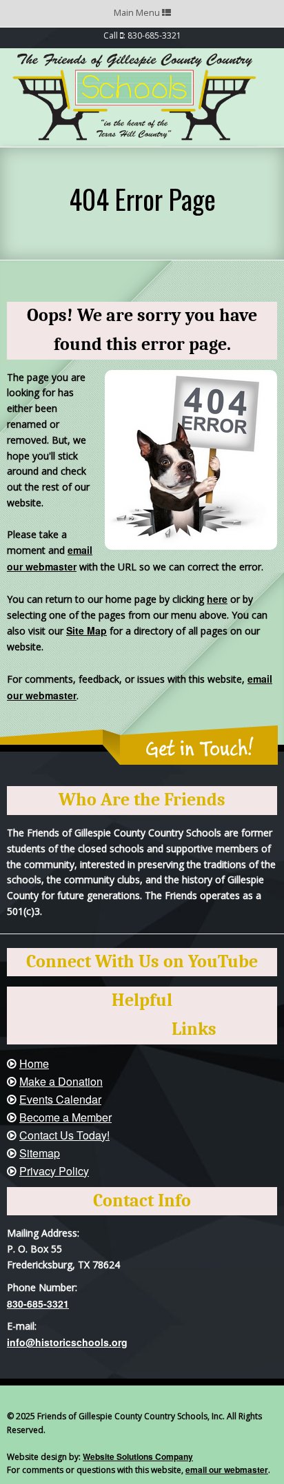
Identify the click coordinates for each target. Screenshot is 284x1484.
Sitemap (39, 1153)
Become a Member (65, 1117)
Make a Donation (61, 1081)
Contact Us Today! (64, 1135)
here (217, 599)
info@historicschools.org (67, 1342)
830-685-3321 (38, 1303)
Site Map (86, 630)
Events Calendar (60, 1099)
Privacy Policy (54, 1171)
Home (34, 1063)
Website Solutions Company (138, 1456)
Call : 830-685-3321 (142, 35)
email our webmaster (226, 1469)
